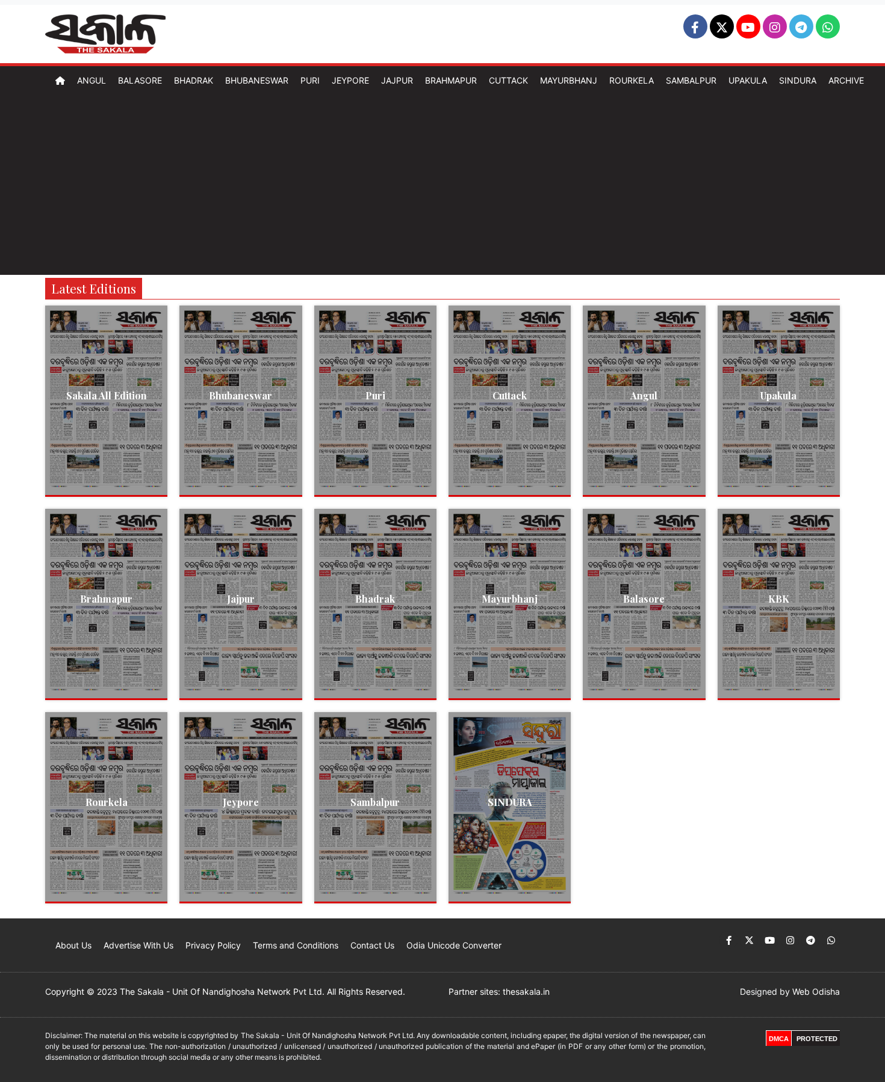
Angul (91, 80)
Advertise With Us (138, 945)
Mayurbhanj (568, 80)
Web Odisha (816, 991)
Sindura (797, 80)
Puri (310, 80)
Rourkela (631, 80)
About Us (73, 945)
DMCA (779, 1038)
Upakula (747, 80)
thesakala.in (526, 991)
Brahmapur (451, 80)
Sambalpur (691, 80)
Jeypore (350, 80)
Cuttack (508, 80)
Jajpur (397, 80)
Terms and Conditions (295, 945)
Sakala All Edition (106, 395)
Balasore (140, 80)
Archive (846, 80)
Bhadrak (193, 80)
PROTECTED (816, 1038)
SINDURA (510, 802)
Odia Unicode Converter (454, 945)
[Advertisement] (442, 184)
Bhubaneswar (256, 80)
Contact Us (372, 945)
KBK (778, 598)
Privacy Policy (213, 945)
